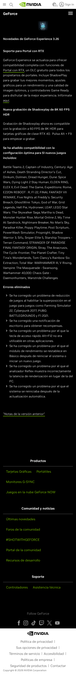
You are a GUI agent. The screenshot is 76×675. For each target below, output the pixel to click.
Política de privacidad (36, 641)
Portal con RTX (13, 70)
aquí (6, 100)
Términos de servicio (24, 654)
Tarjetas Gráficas (18, 471)
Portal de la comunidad (23, 550)
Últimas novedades (20, 519)
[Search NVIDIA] (11, 4)
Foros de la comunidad (23, 529)
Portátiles (43, 471)
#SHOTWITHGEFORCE (23, 540)
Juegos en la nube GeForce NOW (31, 492)
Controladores (17, 587)
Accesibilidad (54, 654)
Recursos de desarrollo (23, 560)
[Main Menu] (4, 5)
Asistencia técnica (47, 587)
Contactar (58, 666)
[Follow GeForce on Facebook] (18, 623)
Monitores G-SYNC (20, 482)
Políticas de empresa (36, 660)
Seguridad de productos (28, 666)
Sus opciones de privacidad (36, 648)
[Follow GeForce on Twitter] (49, 623)
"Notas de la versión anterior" (24, 414)
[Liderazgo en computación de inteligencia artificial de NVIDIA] (30, 4)
